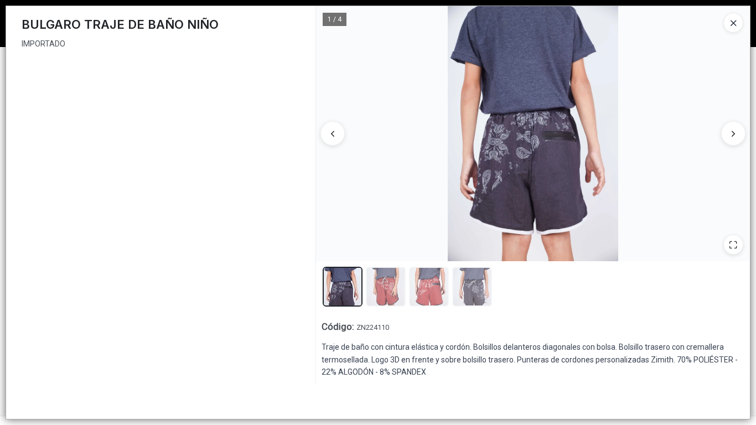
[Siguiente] (733, 133)
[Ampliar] (733, 245)
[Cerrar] (733, 23)
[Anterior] (332, 133)
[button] (343, 287)
